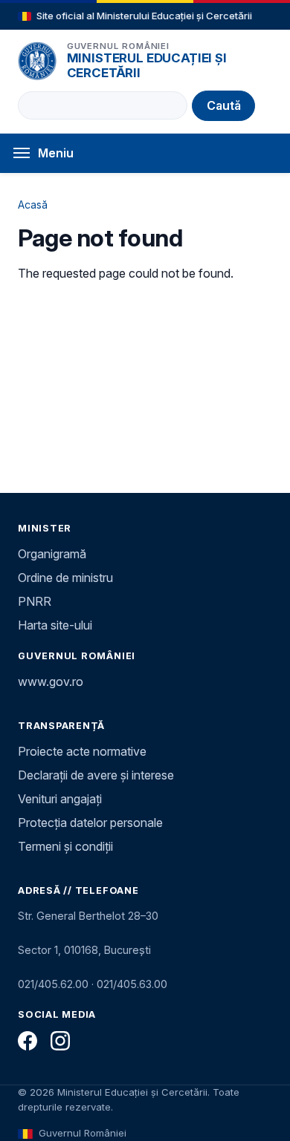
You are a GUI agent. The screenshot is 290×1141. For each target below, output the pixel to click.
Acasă (33, 204)
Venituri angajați (60, 798)
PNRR (34, 601)
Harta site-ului (55, 625)
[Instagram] (60, 1040)
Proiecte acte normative (82, 751)
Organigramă (52, 553)
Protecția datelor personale (90, 822)
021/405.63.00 (132, 984)
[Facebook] (27, 1040)
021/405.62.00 (53, 984)
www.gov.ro (50, 681)
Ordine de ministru (65, 577)
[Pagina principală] (37, 61)
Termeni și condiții (65, 846)
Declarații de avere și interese (96, 775)
